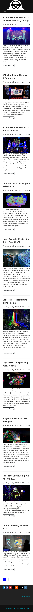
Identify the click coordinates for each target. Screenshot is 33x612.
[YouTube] (10, 587)
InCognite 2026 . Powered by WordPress (16, 608)
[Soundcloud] (16, 587)
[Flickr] (22, 587)
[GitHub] (13, 587)
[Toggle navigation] (5, 11)
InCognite (8, 25)
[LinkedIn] (4, 587)
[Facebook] (7, 587)
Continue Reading (8, 65)
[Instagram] (25, 587)
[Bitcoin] (19, 587)
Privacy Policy (25, 596)
